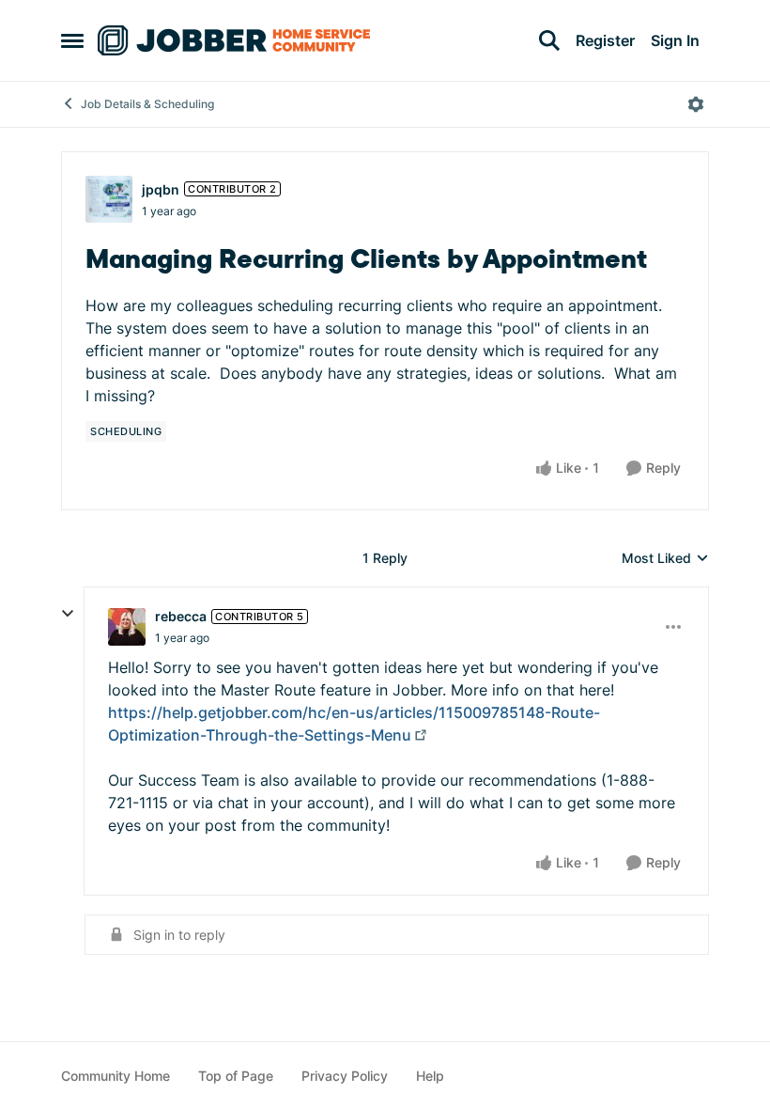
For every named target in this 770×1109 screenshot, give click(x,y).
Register (605, 40)
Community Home (115, 1076)
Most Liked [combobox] (665, 559)
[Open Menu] (696, 104)
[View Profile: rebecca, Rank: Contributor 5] (127, 627)
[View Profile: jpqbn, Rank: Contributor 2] (108, 199)
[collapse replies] (67, 613)
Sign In (675, 40)
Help (430, 1076)
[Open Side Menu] (72, 40)
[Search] (549, 40)
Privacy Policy (344, 1076)
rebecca (181, 616)
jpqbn (160, 189)
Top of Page (235, 1076)
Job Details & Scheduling (147, 104)
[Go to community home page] (234, 40)
